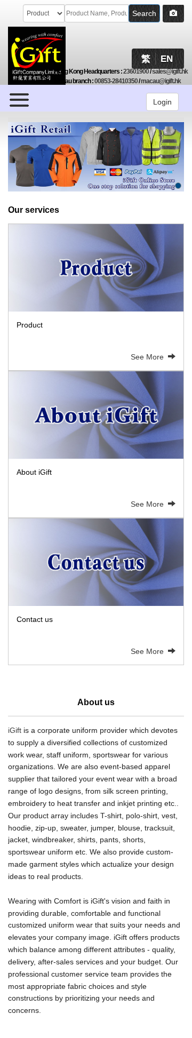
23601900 (136, 71)
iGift (14, 730)
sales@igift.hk (170, 71)
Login (162, 102)
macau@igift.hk (161, 81)
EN (167, 59)
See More (149, 357)
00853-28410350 (116, 81)
